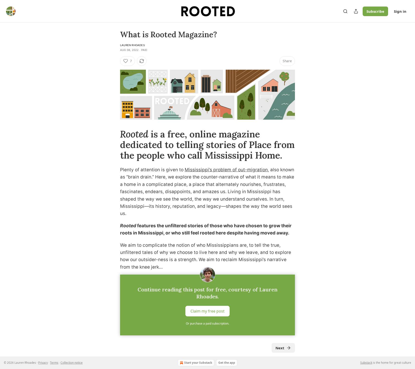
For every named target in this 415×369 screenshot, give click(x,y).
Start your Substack (198, 363)
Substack (366, 363)
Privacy (43, 363)
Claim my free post (207, 311)
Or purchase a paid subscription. (207, 323)
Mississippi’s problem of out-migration (226, 169)
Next (279, 347)
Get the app (226, 363)
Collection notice (72, 363)
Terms (54, 363)
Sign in (400, 11)
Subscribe (375, 11)
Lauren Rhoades (132, 45)
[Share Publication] (356, 11)
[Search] (345, 11)
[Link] (113, 144)
